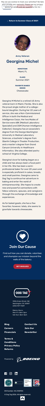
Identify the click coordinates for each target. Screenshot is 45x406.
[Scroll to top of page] (22, 398)
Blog (6, 324)
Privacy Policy (12, 345)
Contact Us (31, 324)
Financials (10, 332)
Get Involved (22, 266)
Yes (35, 7)
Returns (8, 349)
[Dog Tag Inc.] (19, 383)
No (39, 7)
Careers (8, 328)
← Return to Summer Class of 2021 (22, 21)
